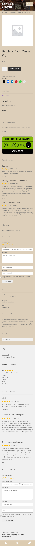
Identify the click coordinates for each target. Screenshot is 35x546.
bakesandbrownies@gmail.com (10, 297)
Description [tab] (5, 91)
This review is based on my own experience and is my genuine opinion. (16, 277)
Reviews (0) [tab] (5, 96)
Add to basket (14, 69)
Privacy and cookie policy (9, 534)
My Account (6, 543)
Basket (27, 542)
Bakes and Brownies (8, 5)
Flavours (4, 131)
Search (17, 543)
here (20, 230)
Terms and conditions (8, 357)
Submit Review (7, 281)
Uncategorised (12, 12)
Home (5, 12)
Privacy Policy (6, 355)
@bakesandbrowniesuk (8, 302)
